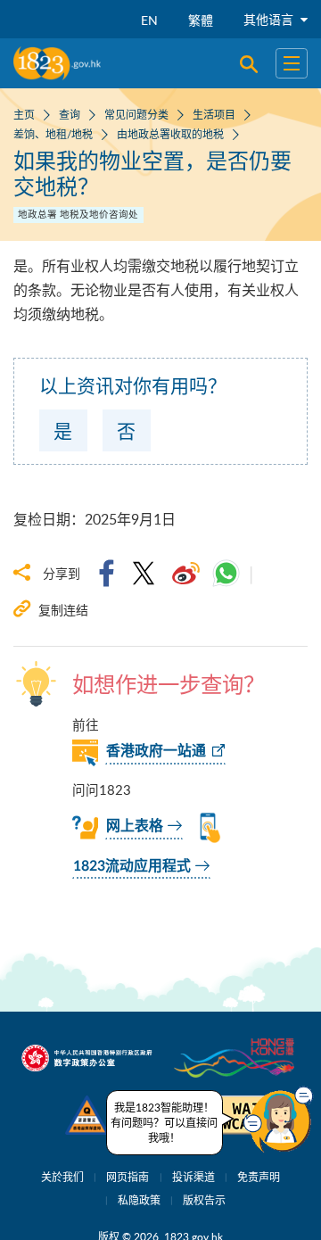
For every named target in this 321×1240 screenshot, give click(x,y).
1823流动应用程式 (132, 866)
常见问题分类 (136, 114)
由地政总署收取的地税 (170, 134)
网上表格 (134, 826)
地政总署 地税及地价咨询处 (78, 214)
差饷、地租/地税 (53, 134)
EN (149, 20)
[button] (278, 1119)
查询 (69, 114)
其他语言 (270, 19)
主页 (24, 114)
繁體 (200, 20)
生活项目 (214, 114)
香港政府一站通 (156, 751)
